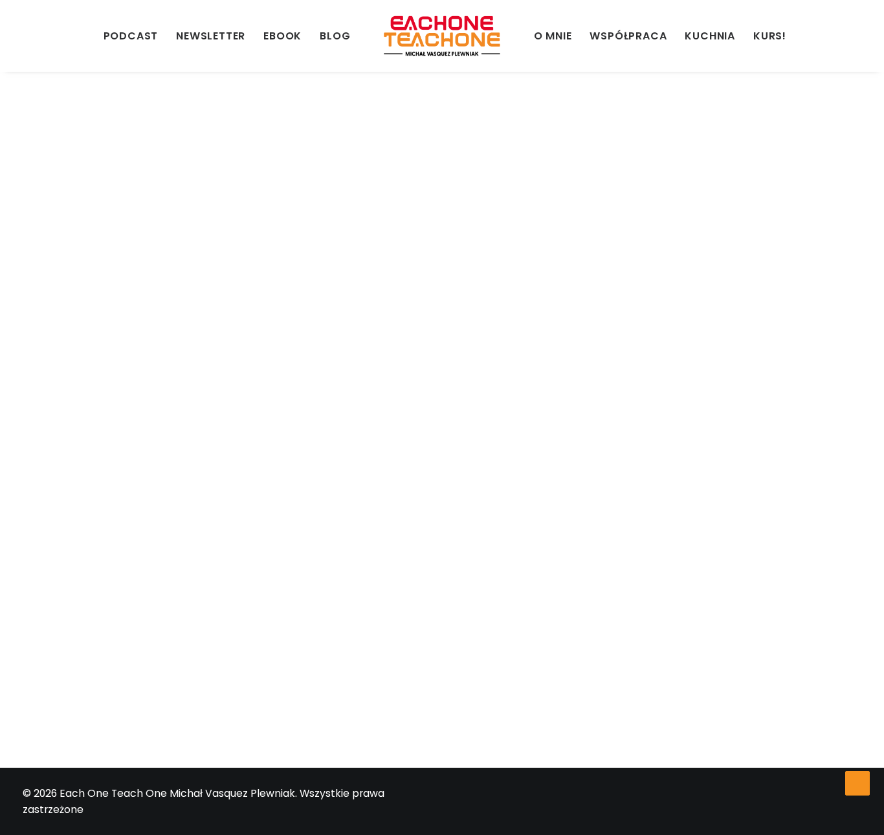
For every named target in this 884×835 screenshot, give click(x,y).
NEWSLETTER (210, 35)
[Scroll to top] (857, 782)
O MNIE (553, 35)
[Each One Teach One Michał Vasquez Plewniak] (441, 36)
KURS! (769, 35)
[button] (31, 36)
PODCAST (131, 35)
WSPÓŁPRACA (628, 35)
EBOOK (282, 35)
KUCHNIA (710, 35)
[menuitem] (31, 36)
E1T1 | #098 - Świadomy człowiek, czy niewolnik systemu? (270, 595)
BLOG (335, 35)
